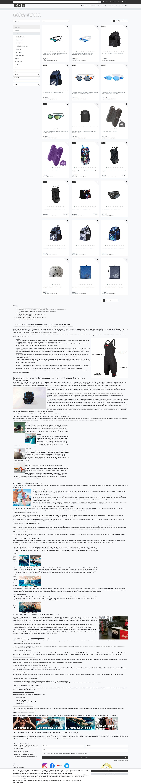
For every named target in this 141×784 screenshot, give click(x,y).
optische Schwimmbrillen (97, 385)
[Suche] (99, 2)
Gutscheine (119, 5)
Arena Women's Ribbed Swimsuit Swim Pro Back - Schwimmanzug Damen (114, 170)
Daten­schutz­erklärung (48, 778)
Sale (126, 5)
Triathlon (83, 5)
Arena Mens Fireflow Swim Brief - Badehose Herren (111, 209)
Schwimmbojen (22, 477)
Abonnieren (84, 757)
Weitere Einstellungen (18, 782)
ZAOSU (88, 366)
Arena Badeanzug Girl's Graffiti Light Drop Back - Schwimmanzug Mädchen (84, 170)
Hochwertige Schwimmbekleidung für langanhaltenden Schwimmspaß (32, 308)
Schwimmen (92, 5)
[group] (55, 38)
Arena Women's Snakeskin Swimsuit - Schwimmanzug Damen (54, 209)
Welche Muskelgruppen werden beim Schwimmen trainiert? (32, 314)
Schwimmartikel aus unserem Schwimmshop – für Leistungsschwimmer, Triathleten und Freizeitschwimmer (41, 309)
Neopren (100, 5)
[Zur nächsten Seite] (125, 21)
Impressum (76, 776)
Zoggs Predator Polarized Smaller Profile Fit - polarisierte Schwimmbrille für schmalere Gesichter (85, 93)
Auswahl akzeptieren (109, 773)
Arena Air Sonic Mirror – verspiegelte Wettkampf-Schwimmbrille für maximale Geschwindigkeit (55, 54)
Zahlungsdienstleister (35, 780)
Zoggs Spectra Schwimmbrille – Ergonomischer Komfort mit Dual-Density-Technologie (113, 93)
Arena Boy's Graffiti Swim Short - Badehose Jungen (81, 209)
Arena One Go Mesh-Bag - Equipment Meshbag (84, 286)
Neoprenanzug (44, 454)
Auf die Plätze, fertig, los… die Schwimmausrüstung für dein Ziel (31, 317)
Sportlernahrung (109, 5)
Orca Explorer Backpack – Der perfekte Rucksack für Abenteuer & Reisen (84, 132)
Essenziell (17, 780)
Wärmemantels (50, 396)
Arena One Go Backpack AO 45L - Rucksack (54, 248)
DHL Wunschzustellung (67, 780)
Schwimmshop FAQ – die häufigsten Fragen (26, 319)
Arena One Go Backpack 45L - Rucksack (112, 53)
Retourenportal (16, 765)
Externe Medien (55, 780)
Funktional (78, 780)
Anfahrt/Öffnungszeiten (18, 767)
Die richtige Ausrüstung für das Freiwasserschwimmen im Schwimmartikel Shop (37, 311)
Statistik (25, 780)
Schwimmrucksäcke (51, 389)
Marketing (45, 780)
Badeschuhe (109, 389)
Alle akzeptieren (109, 770)
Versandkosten (54, 60)
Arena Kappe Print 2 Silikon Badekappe (52, 286)
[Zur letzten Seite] (127, 21)
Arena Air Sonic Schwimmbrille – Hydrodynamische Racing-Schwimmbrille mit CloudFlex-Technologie (83, 54)
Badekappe (112, 409)
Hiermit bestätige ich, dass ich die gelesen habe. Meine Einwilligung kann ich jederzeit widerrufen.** (65, 753)
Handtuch (103, 389)
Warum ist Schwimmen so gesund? (24, 312)
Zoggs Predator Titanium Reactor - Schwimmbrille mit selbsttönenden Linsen (55, 132)
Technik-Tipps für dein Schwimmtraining (28, 315)
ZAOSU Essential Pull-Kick (109, 131)
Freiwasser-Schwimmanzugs (49, 455)
